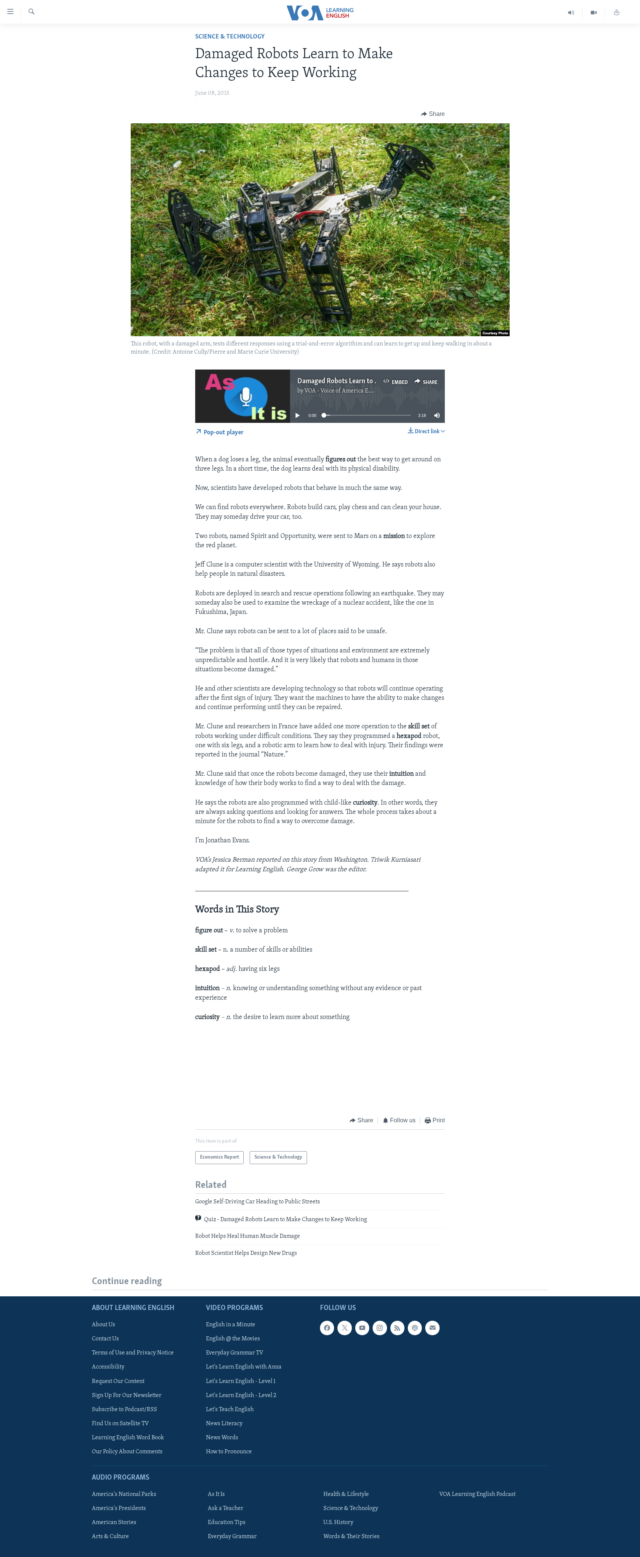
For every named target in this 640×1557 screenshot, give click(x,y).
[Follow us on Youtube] (362, 1328)
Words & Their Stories (351, 1537)
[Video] (594, 13)
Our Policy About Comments (127, 1452)
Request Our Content (118, 1381)
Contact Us (105, 1339)
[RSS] (397, 1328)
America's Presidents (119, 1508)
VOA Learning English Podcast (477, 1494)
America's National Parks (124, 1494)
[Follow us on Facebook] (327, 1328)
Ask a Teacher (225, 1508)
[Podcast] (415, 1328)
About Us (103, 1325)
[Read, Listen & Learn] (616, 13)
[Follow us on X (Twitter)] (344, 1328)
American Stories (114, 1523)
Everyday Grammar (232, 1537)
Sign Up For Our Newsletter (126, 1396)
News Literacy (224, 1424)
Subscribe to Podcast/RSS (124, 1410)
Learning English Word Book (128, 1438)
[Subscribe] (432, 1328)
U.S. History (338, 1523)
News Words (222, 1438)
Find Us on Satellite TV (120, 1424)
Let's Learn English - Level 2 (241, 1396)
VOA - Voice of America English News (351, 391)
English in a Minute (230, 1325)
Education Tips (227, 1523)
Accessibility (108, 1367)
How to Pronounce (229, 1452)
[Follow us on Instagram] (380, 1328)
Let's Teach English (230, 1410)
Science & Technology (230, 37)
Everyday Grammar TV (234, 1353)
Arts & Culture (110, 1537)
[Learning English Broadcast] (571, 13)
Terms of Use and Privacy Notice (133, 1353)
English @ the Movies (233, 1339)
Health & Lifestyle (346, 1494)
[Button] (433, 114)
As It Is (216, 1494)
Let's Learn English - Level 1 (241, 1381)
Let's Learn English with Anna (243, 1367)
